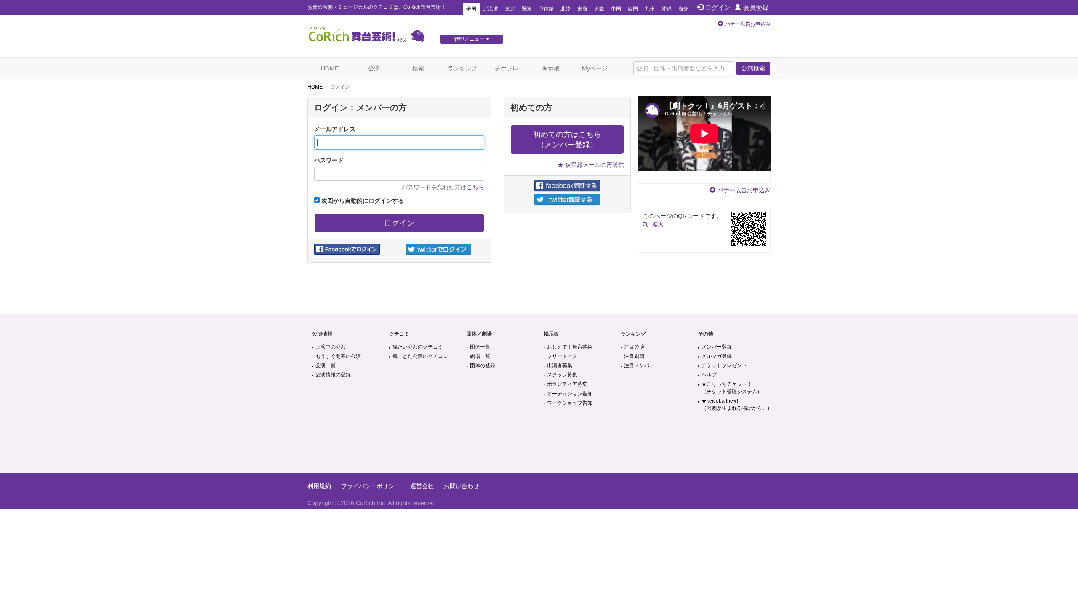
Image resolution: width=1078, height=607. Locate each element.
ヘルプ (709, 375)
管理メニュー (469, 39)
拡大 (658, 224)
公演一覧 (325, 365)
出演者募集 (559, 365)
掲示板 (551, 68)
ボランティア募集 (567, 384)
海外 (683, 9)
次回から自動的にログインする (362, 200)
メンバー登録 (717, 347)
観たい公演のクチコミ (417, 347)
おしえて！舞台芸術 (569, 347)
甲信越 (546, 9)
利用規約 (319, 486)
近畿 (599, 9)
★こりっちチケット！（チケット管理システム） (732, 387)
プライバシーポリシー (370, 486)
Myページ (595, 68)
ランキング (462, 68)
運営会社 (422, 486)
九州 (650, 9)
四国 (633, 9)
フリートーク (562, 356)
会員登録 (755, 7)
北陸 (565, 9)
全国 (471, 9)
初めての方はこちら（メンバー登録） (567, 139)
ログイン (718, 7)
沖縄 (667, 9)
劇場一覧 (480, 356)
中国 (616, 9)
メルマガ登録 (717, 356)
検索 (418, 68)
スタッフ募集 (562, 375)
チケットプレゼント (724, 365)
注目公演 (634, 347)
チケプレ (506, 68)
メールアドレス (334, 129)
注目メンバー (639, 365)
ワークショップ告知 (569, 403)
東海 (582, 9)
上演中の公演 (330, 347)
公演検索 (753, 68)
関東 (527, 9)
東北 (510, 9)
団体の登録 (482, 365)
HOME (330, 68)
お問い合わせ (461, 486)
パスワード (329, 160)
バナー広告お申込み (748, 24)
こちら (475, 187)
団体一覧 (480, 347)
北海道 (490, 9)
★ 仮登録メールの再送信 (591, 164)
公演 (374, 68)
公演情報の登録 (333, 375)
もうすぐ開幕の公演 (338, 356)
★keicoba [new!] (737, 404)
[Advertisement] (539, 446)
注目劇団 (634, 356)
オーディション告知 (569, 394)
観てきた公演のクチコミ (420, 356)
